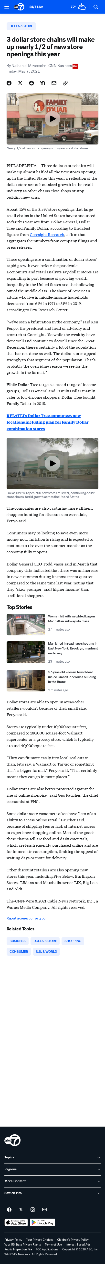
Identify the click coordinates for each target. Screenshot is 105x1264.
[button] (7, 6)
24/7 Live (36, 7)
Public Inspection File (18, 1249)
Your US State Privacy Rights (22, 1244)
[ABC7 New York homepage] (19, 7)
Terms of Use (53, 1244)
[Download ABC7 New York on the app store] (16, 1222)
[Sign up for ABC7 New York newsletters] (44, 1210)
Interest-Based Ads (78, 1244)
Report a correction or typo (26, 918)
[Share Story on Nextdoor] (43, 83)
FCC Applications (47, 1249)
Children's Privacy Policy (73, 1239)
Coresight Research (47, 234)
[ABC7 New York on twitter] (21, 1210)
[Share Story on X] (20, 83)
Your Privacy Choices (39, 1239)
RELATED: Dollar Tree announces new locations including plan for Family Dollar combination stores (48, 422)
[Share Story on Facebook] (9, 83)
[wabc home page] (12, 1140)
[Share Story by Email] (54, 83)
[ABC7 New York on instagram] (33, 1210)
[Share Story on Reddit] (31, 83)
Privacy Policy (13, 1239)
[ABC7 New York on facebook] (9, 1210)
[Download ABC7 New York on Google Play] (42, 1222)
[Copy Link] (65, 83)
